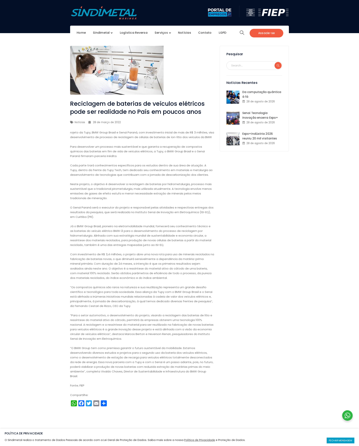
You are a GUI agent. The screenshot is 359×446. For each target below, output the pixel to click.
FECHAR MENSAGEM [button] (340, 440)
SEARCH (278, 65)
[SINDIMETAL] (103, 13)
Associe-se (266, 33)
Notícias (80, 122)
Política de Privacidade (199, 440)
